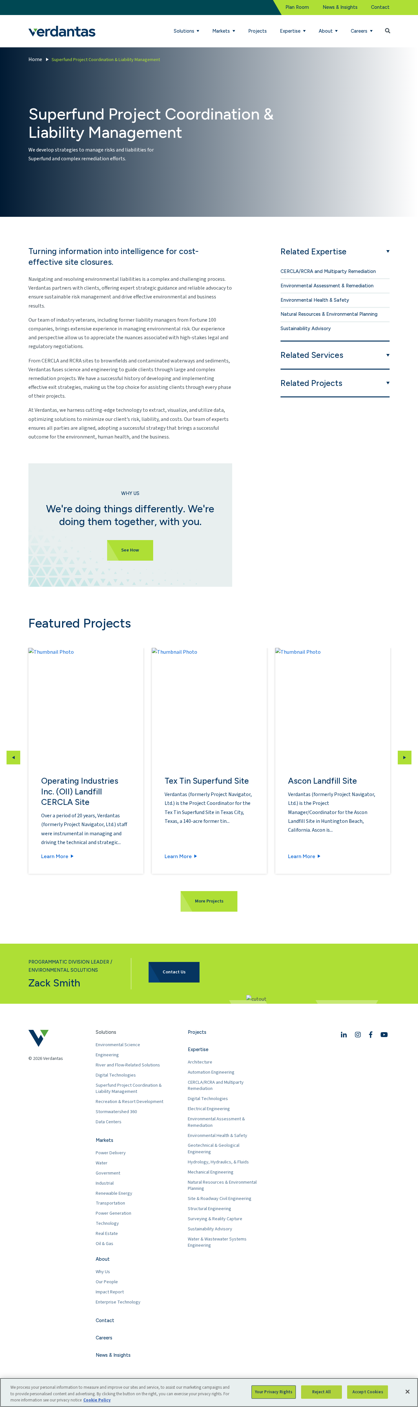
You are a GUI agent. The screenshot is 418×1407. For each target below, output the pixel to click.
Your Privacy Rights (273, 1392)
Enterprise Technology (118, 1302)
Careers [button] (360, 31)
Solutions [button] (185, 31)
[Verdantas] (61, 31)
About (103, 1259)
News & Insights (340, 7)
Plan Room (297, 7)
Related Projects (311, 383)
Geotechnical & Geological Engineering (213, 1148)
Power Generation (113, 1213)
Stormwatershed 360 (116, 1112)
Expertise (198, 1049)
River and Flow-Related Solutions (128, 1065)
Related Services (312, 355)
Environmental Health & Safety (315, 300)
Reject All (321, 1392)
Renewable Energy (114, 1193)
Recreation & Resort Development (129, 1101)
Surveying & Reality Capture (215, 1219)
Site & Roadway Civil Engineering (219, 1198)
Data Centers (108, 1122)
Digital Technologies (116, 1075)
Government (108, 1173)
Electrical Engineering (209, 1109)
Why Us (103, 1272)
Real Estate (107, 1233)
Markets (104, 1140)
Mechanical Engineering (210, 1172)
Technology (107, 1223)
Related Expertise (313, 251)
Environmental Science (118, 1045)
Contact (380, 7)
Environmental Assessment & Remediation (327, 286)
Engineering (107, 1055)
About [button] (326, 31)
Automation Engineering (211, 1072)
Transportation (110, 1203)
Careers (104, 1338)
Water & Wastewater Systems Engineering (217, 1242)
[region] (209, 1392)
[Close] (407, 1391)
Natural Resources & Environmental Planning (329, 314)
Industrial (105, 1183)
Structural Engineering (209, 1209)
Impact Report (110, 1292)
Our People (107, 1282)
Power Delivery (111, 1153)
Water (101, 1163)
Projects (257, 31)
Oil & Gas (104, 1243)
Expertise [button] (291, 31)
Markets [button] (221, 31)
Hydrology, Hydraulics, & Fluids (218, 1162)
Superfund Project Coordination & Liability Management (129, 1088)
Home (35, 59)
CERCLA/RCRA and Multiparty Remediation (328, 271)
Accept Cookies (367, 1392)
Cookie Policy (97, 1400)
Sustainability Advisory (306, 328)
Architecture (200, 1062)
